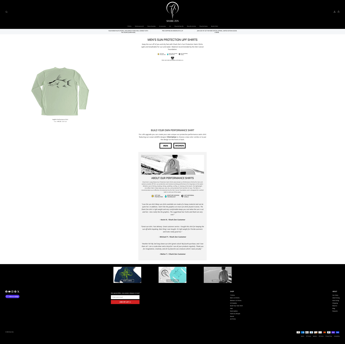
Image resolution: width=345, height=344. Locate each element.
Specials (315, 336)
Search (302, 336)
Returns (334, 306)
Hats (231, 308)
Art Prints (233, 319)
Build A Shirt (214, 26)
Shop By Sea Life (178, 26)
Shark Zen (11, 332)
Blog (333, 308)
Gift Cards (321, 336)
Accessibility (337, 336)
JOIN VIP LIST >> (125, 302)
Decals (232, 316)
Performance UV (139, 26)
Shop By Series (203, 26)
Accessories (162, 26)
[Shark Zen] (172, 12)
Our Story (335, 295)
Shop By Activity (191, 26)
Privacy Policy (329, 336)
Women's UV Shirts (235, 300)
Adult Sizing (336, 298)
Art (170, 26)
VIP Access (308, 336)
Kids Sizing (335, 300)
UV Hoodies (233, 303)
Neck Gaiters (234, 311)
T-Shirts (129, 26)
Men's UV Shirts (235, 298)
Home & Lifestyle (235, 313)
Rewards (335, 311)
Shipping (335, 303)
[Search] (6, 12)
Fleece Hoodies (151, 26)
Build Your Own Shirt (236, 306)
